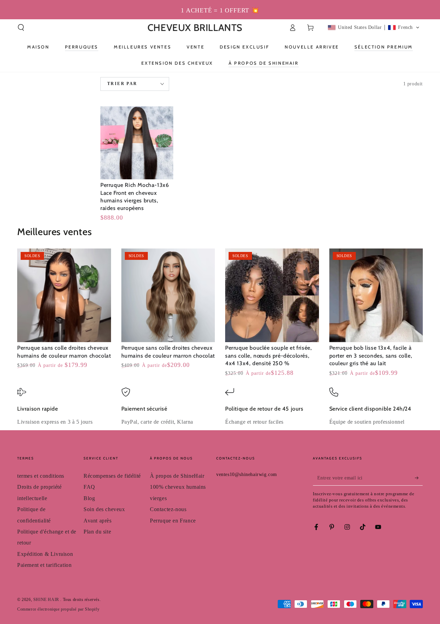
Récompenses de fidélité (112, 476)
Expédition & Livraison (45, 554)
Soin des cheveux (104, 509)
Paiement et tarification (44, 565)
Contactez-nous (168, 509)
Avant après (98, 520)
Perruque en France (173, 520)
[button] (21, 27)
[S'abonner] (419, 477)
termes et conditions (40, 476)
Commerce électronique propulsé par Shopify (58, 609)
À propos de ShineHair (177, 476)
